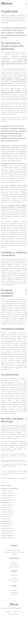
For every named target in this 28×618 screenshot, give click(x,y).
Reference (14, 554)
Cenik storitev (14, 575)
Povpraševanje (14, 592)
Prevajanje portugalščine (8, 530)
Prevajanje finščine (6, 516)
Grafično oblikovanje (14, 567)
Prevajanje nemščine (6, 491)
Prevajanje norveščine (7, 502)
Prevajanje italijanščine (7, 523)
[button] (26, 3)
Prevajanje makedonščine (8, 495)
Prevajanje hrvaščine (6, 505)
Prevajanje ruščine (6, 526)
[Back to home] (6, 3)
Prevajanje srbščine (6, 507)
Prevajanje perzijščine (7, 514)
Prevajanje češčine (6, 519)
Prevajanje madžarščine (7, 500)
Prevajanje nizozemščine (8, 537)
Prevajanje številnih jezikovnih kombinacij (14, 552)
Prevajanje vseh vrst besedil (14, 550)
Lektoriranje (14, 562)
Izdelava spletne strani (14, 614)
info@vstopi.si (5, 475)
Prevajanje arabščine (6, 521)
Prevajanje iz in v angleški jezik (9, 488)
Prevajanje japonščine (7, 535)
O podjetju (14, 594)
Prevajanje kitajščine (6, 533)
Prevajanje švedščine (6, 509)
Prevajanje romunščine (7, 493)
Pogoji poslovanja (14, 579)
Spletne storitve (14, 565)
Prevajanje (7, 612)
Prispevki (14, 577)
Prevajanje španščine (7, 498)
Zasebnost (14, 582)
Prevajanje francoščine (7, 528)
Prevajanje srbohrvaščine (8, 512)
